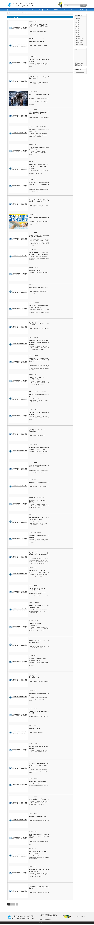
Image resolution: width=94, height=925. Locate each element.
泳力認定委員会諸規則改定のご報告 (37, 816)
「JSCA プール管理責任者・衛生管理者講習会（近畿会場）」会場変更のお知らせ (39, 26)
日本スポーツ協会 (79, 42)
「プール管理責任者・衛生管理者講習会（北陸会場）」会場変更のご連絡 (39, 448)
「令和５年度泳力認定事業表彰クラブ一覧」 (39, 694)
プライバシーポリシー (81, 916)
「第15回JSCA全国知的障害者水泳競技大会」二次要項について (39, 306)
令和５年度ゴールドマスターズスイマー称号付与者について (39, 676)
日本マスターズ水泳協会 (80, 38)
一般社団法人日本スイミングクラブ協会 (45, 922)
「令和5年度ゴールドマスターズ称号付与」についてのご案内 (38, 852)
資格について (73, 9)
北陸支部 (77, 24)
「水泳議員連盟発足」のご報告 (36, 41)
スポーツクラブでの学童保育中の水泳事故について (39, 395)
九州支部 (77, 34)
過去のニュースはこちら (80, 72)
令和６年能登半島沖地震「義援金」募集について (39, 887)
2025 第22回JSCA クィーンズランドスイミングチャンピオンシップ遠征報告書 (39, 253)
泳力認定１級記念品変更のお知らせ (37, 781)
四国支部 (77, 32)
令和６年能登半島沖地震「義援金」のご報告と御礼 (39, 747)
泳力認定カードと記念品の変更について (39, 482)
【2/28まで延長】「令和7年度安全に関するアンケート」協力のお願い (39, 200)
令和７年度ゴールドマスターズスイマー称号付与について (39, 130)
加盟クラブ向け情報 (29, 9)
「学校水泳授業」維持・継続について (38, 287)
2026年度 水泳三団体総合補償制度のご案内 (39, 218)
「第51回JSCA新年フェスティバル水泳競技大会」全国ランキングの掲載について (39, 554)
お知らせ (35, 21)
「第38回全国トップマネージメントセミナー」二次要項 (39, 624)
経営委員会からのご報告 (35, 270)
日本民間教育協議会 (79, 44)
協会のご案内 (38, 9)
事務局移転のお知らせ (34, 728)
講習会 (38, 532)
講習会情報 (56, 9)
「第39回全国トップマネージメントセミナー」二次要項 (39, 323)
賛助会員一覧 (82, 9)
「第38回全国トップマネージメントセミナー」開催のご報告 (39, 606)
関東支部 (77, 20)
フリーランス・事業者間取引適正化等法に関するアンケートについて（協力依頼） (39, 765)
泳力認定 (47, 9)
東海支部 (77, 26)
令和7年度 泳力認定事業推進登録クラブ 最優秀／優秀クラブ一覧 (38, 112)
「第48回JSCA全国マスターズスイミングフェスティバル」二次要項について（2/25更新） (39, 166)
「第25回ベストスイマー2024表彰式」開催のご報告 (39, 712)
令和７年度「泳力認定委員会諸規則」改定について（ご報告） (39, 466)
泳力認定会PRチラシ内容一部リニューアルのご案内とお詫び (39, 870)
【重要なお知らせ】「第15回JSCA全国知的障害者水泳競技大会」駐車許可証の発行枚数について (39, 342)
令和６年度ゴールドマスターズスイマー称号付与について (39, 501)
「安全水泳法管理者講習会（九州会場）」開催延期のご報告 (37, 659)
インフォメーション (11, 9)
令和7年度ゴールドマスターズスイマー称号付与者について (39, 77)
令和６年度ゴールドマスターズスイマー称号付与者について (39, 430)
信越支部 (77, 22)
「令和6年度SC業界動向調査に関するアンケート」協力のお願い (39, 589)
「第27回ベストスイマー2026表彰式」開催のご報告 (39, 60)
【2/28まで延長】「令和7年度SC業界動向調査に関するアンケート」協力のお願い (39, 184)
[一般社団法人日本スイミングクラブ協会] (21, 6)
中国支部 (77, 30)
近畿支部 (77, 28)
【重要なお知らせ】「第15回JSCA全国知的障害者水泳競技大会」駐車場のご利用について (39, 360)
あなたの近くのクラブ (20, 9)
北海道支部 (78, 18)
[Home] (9, 13)
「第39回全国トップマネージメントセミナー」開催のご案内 (39, 378)
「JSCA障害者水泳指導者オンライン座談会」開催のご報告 (39, 148)
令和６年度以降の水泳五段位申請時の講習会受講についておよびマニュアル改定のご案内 (39, 836)
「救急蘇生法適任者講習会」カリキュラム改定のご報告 (39, 536)
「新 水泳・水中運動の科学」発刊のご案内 (39, 95)
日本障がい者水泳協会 (79, 40)
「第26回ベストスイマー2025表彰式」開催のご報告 (39, 413)
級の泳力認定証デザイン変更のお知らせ (39, 799)
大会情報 (64, 9)
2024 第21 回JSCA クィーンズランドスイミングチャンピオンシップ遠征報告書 (39, 571)
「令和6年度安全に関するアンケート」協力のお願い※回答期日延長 (39, 518)
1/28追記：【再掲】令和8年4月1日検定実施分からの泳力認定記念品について (39, 236)
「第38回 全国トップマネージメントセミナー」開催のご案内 (39, 641)
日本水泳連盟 (78, 36)
